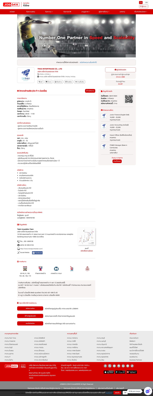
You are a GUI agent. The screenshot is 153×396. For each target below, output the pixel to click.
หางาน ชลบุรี (101, 338)
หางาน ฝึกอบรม (39, 350)
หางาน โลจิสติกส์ (39, 338)
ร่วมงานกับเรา (134, 338)
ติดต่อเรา (132, 341)
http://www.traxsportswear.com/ (31, 248)
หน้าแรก (12, 11)
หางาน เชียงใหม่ (72, 360)
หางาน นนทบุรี (101, 341)
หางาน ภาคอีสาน (72, 347)
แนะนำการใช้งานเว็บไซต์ (137, 350)
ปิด (125, 392)
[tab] (79, 82)
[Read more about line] (127, 366)
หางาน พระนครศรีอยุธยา (105, 347)
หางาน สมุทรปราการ (103, 353)
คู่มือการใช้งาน (103, 11)
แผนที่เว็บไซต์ (133, 347)
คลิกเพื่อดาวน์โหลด (87, 251)
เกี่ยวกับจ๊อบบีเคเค (140, 11)
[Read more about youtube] (114, 366)
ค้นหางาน (48, 11)
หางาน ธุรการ (9, 353)
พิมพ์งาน (59, 82)
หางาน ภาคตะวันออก (73, 350)
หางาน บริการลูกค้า (40, 357)
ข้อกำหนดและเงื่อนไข (136, 344)
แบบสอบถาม (133, 357)
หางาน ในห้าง (9, 360)
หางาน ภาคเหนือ (72, 344)
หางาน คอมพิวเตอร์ (40, 344)
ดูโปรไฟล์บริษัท (121, 69)
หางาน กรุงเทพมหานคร (74, 357)
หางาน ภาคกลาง (72, 338)
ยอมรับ (117, 392)
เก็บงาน (49, 82)
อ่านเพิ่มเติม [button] (80, 82)
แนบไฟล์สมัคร (30, 323)
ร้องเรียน (69, 82)
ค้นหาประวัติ (67, 11)
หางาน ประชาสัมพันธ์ (41, 360)
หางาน (41, 74)
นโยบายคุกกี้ (120, 388)
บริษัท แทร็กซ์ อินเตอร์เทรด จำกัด (47, 71)
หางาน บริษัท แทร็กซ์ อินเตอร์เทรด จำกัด (51, 76)
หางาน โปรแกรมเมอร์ (11, 344)
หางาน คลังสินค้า (39, 341)
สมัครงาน (91, 90)
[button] (26, 36)
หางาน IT (8, 357)
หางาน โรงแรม (9, 350)
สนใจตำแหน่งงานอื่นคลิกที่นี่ (88, 62)
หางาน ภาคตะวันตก (73, 353)
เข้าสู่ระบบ (143, 6)
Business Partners (136, 360)
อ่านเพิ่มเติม (109, 393)
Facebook (38, 252)
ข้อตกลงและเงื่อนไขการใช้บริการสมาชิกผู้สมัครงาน (79, 388)
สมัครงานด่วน (30, 308)
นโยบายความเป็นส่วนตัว (105, 388)
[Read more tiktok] (132, 366)
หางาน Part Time (10, 338)
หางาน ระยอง (101, 350)
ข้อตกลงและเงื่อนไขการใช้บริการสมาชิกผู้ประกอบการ (44, 388)
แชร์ (41, 82)
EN (147, 2)
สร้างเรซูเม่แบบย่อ (30, 316)
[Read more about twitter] (109, 366)
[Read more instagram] (118, 366)
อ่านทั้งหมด (117, 161)
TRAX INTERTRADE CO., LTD (49, 68)
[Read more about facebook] (105, 366)
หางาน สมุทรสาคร (102, 357)
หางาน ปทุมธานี (102, 344)
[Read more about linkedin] (123, 366)
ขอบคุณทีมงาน (134, 353)
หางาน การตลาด (10, 341)
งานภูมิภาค (85, 11)
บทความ (122, 11)
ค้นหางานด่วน (30, 11)
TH (141, 2)
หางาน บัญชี (8, 347)
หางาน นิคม (100, 360)
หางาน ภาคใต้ (71, 341)
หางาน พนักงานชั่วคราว (41, 353)
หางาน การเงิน (38, 347)
